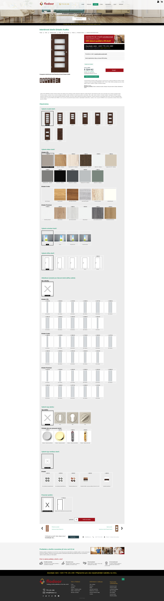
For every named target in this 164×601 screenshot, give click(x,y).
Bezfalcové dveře (80, 32)
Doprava (91, 585)
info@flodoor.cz (88, 537)
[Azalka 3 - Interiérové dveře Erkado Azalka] (46, 80)
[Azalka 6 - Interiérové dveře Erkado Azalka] (54, 80)
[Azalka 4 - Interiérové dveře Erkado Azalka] (49, 80)
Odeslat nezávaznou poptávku (91, 76)
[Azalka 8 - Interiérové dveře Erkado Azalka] (59, 80)
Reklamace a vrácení (94, 590)
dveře (78, 13)
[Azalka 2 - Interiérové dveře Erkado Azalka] (43, 80)
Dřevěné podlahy (113, 595)
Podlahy (89, 4)
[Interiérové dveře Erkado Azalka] (60, 53)
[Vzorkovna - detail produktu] (104, 42)
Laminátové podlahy (114, 589)
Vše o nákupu (92, 584)
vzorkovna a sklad (89, 13)
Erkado (60, 32)
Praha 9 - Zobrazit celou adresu (112, 537)
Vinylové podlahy (113, 587)
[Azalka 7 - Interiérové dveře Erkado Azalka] (57, 80)
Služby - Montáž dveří (75, 590)
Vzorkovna (73, 585)
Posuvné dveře (66, 32)
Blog (115, 4)
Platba (91, 587)
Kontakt (121, 4)
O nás (101, 4)
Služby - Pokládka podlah (76, 589)
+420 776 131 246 (98, 537)
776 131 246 (65, 4)
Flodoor (41, 32)
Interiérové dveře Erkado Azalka (92, 32)
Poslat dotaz (73, 537)
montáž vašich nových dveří (100, 54)
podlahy (71, 13)
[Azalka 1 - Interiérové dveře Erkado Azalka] (41, 80)
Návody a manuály (75, 592)
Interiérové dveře (53, 32)
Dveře (95, 4)
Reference (108, 4)
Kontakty (73, 587)
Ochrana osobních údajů (95, 592)
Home (82, 4)
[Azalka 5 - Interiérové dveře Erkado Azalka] (51, 80)
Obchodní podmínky (94, 589)
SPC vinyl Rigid (113, 590)
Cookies (91, 594)
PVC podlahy (112, 592)
